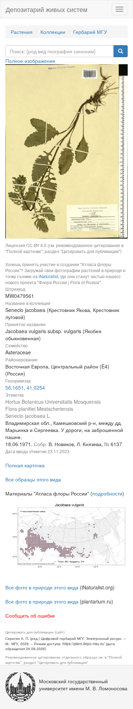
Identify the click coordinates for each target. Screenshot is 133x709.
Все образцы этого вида (33, 479)
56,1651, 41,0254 (25, 387)
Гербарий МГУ (90, 31)
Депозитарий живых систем (46, 9)
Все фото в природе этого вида (41, 587)
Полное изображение (30, 60)
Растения (22, 31)
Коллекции (52, 31)
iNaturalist (48, 276)
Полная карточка (25, 465)
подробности (107, 493)
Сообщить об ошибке (30, 615)
